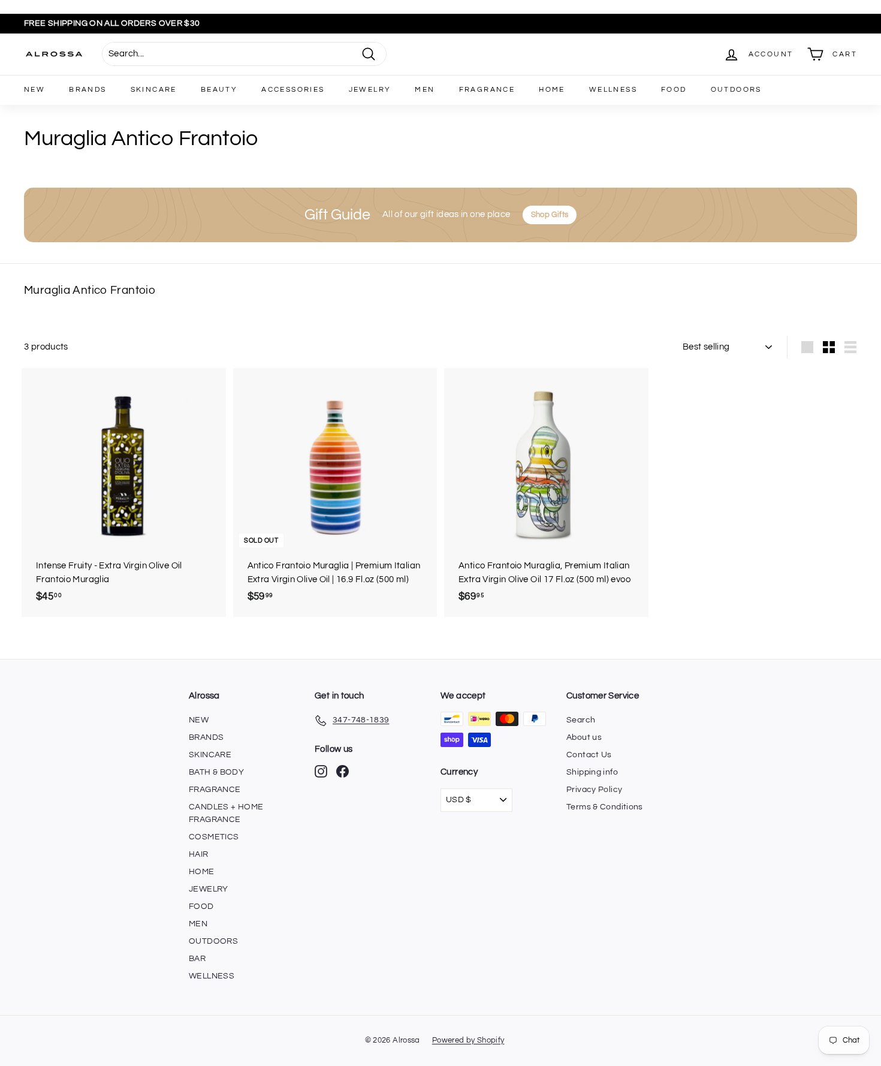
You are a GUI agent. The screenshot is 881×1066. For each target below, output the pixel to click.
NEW (34, 90)
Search (580, 720)
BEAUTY (219, 90)
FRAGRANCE (487, 90)
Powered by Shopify (468, 1040)
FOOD (674, 90)
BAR (197, 958)
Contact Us (589, 755)
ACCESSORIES (292, 90)
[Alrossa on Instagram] (321, 771)
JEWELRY (370, 90)
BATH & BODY (216, 772)
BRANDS (87, 90)
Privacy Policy (594, 789)
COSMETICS (214, 837)
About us (584, 737)
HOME (552, 90)
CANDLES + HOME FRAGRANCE (226, 813)
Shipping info (592, 772)
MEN (425, 90)
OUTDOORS (736, 90)
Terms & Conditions (604, 807)
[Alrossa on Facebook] (342, 771)
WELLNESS (613, 90)
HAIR (199, 854)
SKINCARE (154, 90)
